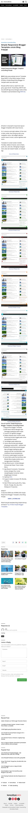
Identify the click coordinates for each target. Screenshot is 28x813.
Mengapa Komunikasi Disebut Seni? (6, 573)
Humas (11, 805)
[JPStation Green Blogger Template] (14, 211)
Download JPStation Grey (14, 384)
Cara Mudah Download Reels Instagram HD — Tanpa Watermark (13, 733)
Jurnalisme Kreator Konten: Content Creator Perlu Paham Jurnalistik (12, 725)
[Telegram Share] (22, 542)
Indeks (15, 803)
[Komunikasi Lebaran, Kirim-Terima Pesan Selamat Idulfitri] (21, 581)
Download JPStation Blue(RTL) (14, 421)
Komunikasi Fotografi (20, 558)
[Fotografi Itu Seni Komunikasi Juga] (21, 568)
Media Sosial (22, 782)
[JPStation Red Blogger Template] (14, 250)
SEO (11, 477)
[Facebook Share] (13, 542)
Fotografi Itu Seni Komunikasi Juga (19, 573)
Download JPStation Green (14, 230)
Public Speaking (14, 785)
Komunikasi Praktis (7, 2)
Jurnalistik (21, 803)
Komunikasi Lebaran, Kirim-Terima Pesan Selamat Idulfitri (20, 587)
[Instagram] (13, 799)
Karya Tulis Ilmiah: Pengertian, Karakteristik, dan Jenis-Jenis (13, 762)
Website (5, 785)
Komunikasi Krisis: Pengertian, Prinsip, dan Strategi (6, 587)
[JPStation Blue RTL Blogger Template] (14, 403)
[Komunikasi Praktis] (14, 796)
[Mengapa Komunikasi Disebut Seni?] (7, 568)
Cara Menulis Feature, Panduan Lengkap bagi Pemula (13, 738)
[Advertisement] (14, 22)
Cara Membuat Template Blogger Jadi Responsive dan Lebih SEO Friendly (11, 753)
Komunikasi (4, 42)
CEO (6, 629)
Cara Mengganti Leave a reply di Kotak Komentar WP (11, 766)
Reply (3, 636)
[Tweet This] (16, 542)
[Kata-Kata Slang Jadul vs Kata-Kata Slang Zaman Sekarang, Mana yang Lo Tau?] (7, 554)
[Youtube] (15, 799)
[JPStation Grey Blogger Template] (14, 366)
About (5, 803)
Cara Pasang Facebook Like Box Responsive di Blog (13, 776)
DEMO (9, 499)
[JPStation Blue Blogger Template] (14, 173)
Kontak (10, 803)
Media (6, 805)
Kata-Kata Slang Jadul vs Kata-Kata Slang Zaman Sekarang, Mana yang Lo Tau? (7, 560)
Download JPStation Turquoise (14, 346)
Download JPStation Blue (14, 191)
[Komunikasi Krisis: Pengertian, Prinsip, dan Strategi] (7, 581)
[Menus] (2, 1)
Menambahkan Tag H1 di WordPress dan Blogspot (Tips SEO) (11, 771)
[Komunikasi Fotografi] (21, 554)
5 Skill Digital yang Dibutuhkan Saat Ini (11, 729)
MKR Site (22, 92)
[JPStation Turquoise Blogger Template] (14, 327)
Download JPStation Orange (14, 307)
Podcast (5, 782)
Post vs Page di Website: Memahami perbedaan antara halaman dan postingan (13, 743)
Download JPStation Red (14, 269)
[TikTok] (18, 799)
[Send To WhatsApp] (25, 542)
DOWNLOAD (16, 499)
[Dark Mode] (23, 2)
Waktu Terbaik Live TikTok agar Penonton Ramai (14, 721)
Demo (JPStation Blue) (14, 154)
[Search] (26, 2)
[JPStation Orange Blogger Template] (14, 289)
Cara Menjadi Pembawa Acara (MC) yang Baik (13, 757)
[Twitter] (10, 799)
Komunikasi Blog (11, 42)
